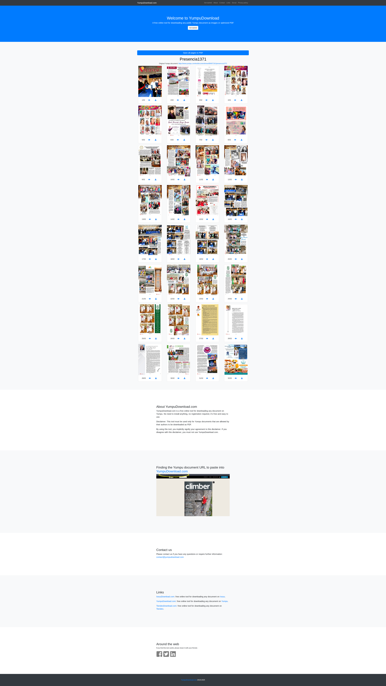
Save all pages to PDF (193, 53)
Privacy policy (243, 3)
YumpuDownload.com (147, 3)
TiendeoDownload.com (166, 606)
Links (228, 3)
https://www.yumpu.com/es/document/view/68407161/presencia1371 (202, 63)
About (216, 3)
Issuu (222, 596)
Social (234, 3)
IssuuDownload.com (165, 596)
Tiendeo (159, 609)
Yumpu (195, 23)
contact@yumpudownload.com (170, 557)
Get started (208, 3)
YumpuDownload (204, 18)
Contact (222, 3)
